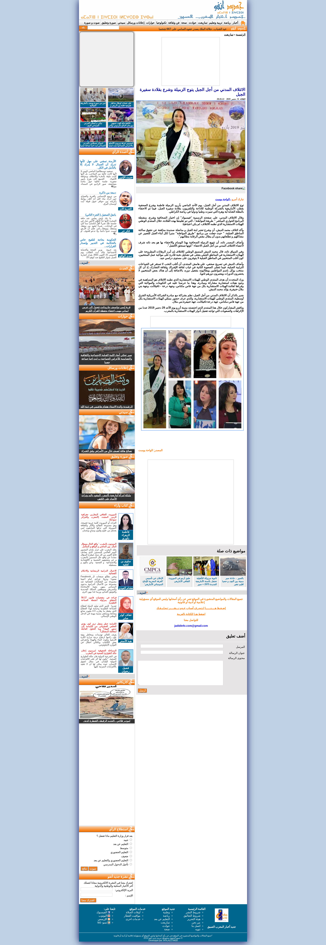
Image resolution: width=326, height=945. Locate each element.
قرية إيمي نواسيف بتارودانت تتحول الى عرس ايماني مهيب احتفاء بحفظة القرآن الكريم (106, 309)
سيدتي (121, 22)
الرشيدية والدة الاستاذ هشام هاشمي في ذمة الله (107, 406)
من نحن (196, 922)
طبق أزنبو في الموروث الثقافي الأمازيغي (179, 580)
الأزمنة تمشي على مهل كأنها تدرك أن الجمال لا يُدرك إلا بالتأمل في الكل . (98, 164)
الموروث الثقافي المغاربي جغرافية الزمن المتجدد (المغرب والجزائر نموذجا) (98, 517)
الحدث (123, 268)
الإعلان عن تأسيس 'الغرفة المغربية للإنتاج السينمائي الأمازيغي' (153, 581)
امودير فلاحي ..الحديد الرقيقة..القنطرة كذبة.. (106, 720)
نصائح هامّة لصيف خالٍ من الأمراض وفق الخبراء (107, 450)
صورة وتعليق (109, 22)
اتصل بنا (196, 925)
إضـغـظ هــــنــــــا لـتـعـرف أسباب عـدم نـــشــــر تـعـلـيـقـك (191, 608)
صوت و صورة (92, 22)
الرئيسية (240, 34)
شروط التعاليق (192, 915)
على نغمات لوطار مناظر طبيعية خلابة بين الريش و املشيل (120, 105)
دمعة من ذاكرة (107, 192)
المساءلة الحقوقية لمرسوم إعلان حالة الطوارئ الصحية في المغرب (98, 651)
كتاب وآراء (121, 505)
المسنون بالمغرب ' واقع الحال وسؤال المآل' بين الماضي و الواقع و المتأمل (98, 545)
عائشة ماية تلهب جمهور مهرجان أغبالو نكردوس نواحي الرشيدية (120, 125)
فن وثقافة (173, 22)
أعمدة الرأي (120, 152)
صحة (184, 22)
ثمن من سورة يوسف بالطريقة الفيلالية (93, 104)
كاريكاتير (122, 682)
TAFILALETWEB (170, 940)
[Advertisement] (142, 10)
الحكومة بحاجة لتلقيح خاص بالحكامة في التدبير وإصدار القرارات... (98, 243)
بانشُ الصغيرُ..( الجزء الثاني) (100, 214)
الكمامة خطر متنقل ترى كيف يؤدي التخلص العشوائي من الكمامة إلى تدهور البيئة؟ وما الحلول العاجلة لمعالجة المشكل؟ (98, 627)
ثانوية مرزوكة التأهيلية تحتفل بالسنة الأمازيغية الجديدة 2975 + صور (206, 581)
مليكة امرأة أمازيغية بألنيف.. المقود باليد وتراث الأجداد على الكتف (106, 497)
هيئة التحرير (193, 919)
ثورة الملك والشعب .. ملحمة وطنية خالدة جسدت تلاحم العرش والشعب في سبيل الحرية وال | (175, 29)
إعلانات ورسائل (135, 22)
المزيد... (142, 592)
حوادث (192, 22)
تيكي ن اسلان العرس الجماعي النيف (93, 124)
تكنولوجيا (161, 22)
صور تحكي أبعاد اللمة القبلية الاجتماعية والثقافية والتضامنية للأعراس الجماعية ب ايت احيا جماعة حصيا (106, 359)
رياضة (227, 22)
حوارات (150, 22)
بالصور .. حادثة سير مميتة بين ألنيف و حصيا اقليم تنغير (233, 581)
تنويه (197, 929)
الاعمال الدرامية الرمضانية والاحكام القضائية (98, 572)
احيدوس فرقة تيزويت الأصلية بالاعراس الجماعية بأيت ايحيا (121, 144)
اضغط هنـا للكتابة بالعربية (191, 614)
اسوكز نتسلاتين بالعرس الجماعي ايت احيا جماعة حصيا (92, 144)
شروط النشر (193, 912)
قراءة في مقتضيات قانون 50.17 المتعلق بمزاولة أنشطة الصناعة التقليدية (98, 600)
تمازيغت (202, 22)
